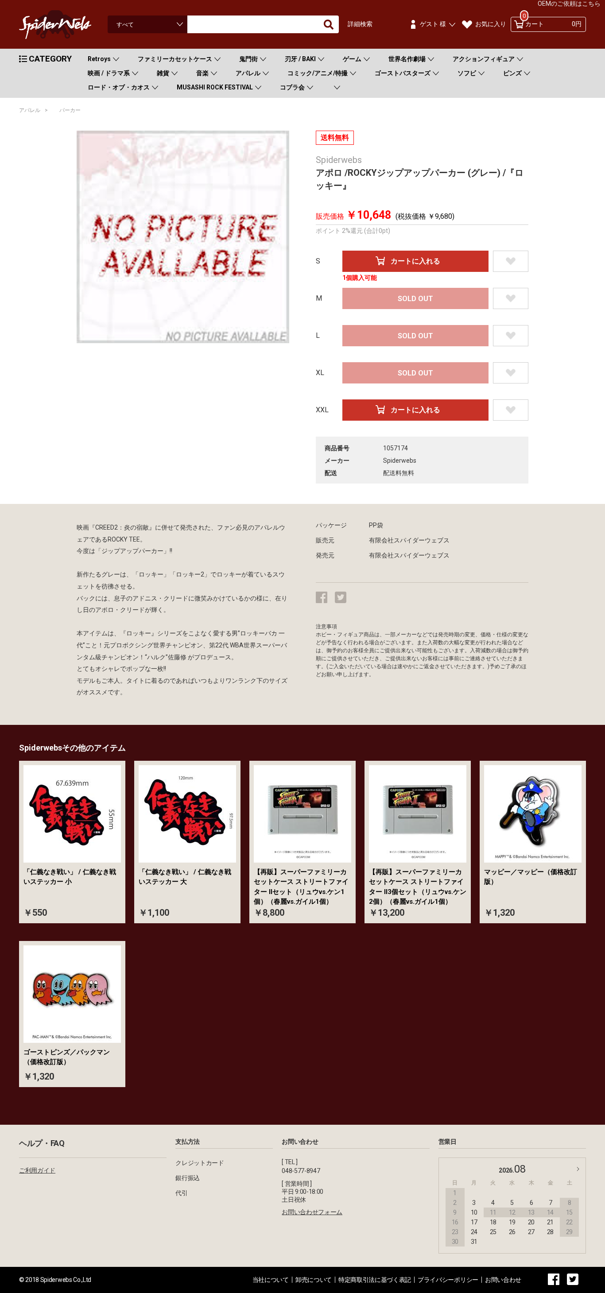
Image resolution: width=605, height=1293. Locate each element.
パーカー (70, 110)
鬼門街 (248, 58)
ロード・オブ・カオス (119, 87)
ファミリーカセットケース (175, 58)
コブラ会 (292, 87)
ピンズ (512, 73)
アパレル (248, 73)
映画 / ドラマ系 (109, 73)
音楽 (202, 73)
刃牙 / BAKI (300, 58)
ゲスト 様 (433, 23)
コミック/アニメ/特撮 (317, 73)
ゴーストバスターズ (402, 73)
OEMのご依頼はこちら (569, 3)
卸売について (313, 1279)
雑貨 (163, 73)
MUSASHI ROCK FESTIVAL (215, 87)
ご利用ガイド (37, 1170)
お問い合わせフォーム (312, 1212)
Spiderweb (63, 24)
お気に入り (490, 23)
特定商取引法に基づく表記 (374, 1279)
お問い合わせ (503, 1279)
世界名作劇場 (407, 58)
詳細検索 (360, 23)
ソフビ (467, 73)
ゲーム (352, 58)
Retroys (99, 58)
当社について (270, 1279)
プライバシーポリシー (448, 1279)
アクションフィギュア (484, 58)
